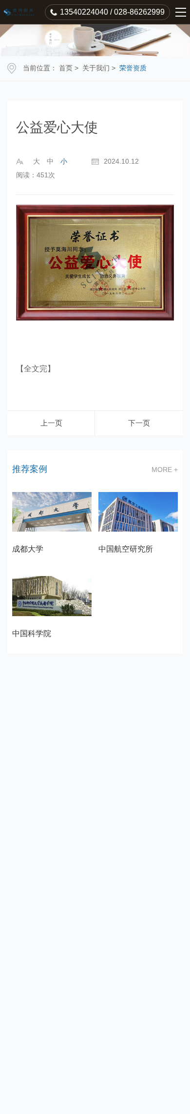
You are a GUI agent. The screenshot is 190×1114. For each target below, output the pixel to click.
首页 (66, 68)
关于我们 (96, 68)
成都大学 (27, 549)
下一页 (139, 423)
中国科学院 (31, 633)
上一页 (51, 423)
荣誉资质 (133, 68)
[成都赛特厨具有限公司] (21, 12)
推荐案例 (29, 469)
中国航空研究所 (125, 549)
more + (165, 469)
